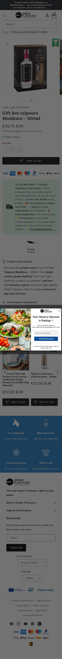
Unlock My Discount (46, 339)
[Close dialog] (60, 310)
